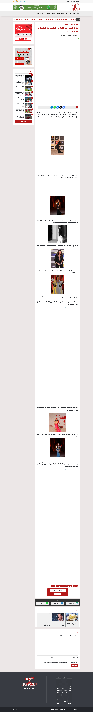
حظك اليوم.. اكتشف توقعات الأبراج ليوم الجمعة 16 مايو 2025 (59, 624)
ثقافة (58, 692)
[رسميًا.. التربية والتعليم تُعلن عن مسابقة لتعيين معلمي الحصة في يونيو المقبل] (44, 617)
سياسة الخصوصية (54, 709)
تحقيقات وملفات (59, 690)
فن (66, 13)
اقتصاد (58, 13)
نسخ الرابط (58, 593)
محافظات (48, 13)
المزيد (37, 13)
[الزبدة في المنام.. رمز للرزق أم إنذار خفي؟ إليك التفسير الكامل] (72, 617)
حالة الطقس (69, 694)
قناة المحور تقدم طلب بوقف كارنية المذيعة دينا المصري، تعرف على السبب (36, 19)
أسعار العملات (59, 679)
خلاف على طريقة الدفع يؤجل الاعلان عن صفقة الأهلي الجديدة (20, 110)
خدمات (58, 694)
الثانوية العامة (59, 686)
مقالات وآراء (69, 703)
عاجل (57, 699)
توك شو (61, 692)
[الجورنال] (74, 7)
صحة (61, 699)
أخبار (74, 13)
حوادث (70, 13)
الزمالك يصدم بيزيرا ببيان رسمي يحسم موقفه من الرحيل (20, 82)
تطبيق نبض (56, 603)
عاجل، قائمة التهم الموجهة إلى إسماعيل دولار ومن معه (67, 19)
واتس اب (41, 603)
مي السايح (75, 35)
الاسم (77, 651)
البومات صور (69, 686)
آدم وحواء (76, 24)
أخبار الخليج (58, 677)
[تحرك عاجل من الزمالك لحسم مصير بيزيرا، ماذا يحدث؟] (28, 105)
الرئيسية (78, 13)
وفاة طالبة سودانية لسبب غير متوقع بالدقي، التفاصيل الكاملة (19, 77)
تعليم (70, 692)
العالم (58, 688)
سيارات (70, 699)
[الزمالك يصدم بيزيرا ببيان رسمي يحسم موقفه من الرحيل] (28, 82)
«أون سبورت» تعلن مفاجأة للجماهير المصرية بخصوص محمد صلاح (19, 93)
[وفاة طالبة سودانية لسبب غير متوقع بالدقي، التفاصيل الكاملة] (28, 77)
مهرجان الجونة (70, 586)
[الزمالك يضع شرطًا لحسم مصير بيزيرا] (28, 99)
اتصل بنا (61, 709)
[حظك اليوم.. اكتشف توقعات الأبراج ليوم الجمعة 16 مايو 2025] (58, 617)
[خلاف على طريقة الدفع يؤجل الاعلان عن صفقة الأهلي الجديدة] (28, 111)
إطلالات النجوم (76, 586)
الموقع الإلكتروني (54, 657)
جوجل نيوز (71, 603)
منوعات (42, 13)
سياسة (53, 13)
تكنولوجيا (66, 692)
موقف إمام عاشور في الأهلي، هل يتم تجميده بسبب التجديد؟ (20, 116)
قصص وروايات (65, 701)
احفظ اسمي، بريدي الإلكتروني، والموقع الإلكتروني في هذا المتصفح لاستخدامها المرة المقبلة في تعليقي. (60, 662)
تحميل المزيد (23, 121)
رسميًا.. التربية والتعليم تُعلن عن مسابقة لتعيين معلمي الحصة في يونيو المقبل (44, 624)
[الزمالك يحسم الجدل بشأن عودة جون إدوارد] (28, 88)
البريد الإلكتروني (75, 657)
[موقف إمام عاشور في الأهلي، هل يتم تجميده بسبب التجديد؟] (28, 116)
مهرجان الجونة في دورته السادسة (61, 586)
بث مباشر (65, 690)
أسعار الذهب (69, 679)
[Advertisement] (57, 166)
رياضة (62, 13)
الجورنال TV (69, 688)
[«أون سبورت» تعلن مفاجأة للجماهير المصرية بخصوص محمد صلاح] (28, 94)
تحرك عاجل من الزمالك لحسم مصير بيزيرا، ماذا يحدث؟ (20, 105)
